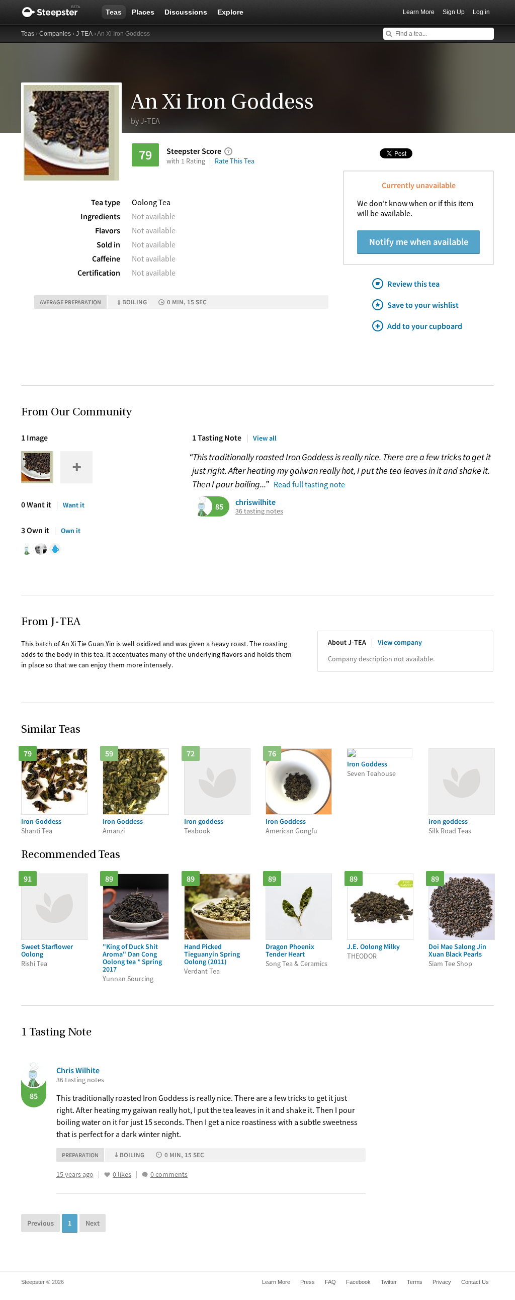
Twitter (389, 1282)
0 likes (122, 1174)
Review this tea (413, 284)
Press (307, 1282)
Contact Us (475, 1282)
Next (92, 1223)
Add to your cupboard (424, 326)
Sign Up (454, 12)
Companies (55, 33)
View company (400, 642)
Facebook (358, 1282)
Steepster (56, 12)
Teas (114, 12)
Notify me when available (418, 241)
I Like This (107, 1174)
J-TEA (84, 33)
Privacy (442, 1282)
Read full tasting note (309, 484)
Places (143, 12)
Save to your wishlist (423, 305)
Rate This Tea (234, 160)
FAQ (330, 1282)
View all (265, 438)
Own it (70, 530)
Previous (40, 1223)
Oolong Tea (151, 202)
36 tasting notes (259, 511)
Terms (414, 1282)
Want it (73, 504)
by (145, 121)
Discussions (185, 12)
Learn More (419, 12)
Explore (230, 12)
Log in (481, 12)
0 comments (169, 1174)
